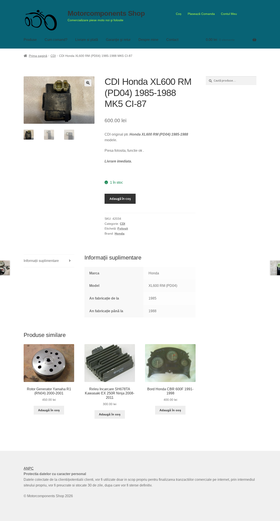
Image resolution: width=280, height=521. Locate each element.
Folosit (122, 228)
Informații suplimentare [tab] (41, 261)
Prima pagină (38, 56)
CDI (53, 56)
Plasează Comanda (201, 14)
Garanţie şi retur (118, 40)
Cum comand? (56, 40)
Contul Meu (229, 14)
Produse (30, 40)
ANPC (29, 468)
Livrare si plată (86, 40)
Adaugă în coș (120, 198)
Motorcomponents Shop (106, 13)
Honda (119, 233)
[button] (87, 82)
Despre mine (148, 40)
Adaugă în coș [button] (49, 410)
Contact (172, 40)
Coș (178, 14)
